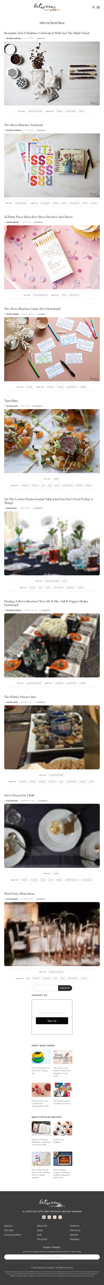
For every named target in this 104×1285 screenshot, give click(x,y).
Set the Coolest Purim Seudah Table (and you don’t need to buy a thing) (48, 501)
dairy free (35, 485)
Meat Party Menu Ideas (19, 894)
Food (39, 1234)
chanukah (23, 781)
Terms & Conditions (12, 1234)
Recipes (56, 479)
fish (43, 485)
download (50, 387)
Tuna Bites (11, 401)
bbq (28, 978)
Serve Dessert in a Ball (19, 795)
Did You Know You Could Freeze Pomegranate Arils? (40, 1103)
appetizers (25, 485)
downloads (59, 683)
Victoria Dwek (12, 406)
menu (55, 978)
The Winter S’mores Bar (20, 697)
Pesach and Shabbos (58, 1140)
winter (92, 781)
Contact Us (74, 1225)
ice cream (34, 880)
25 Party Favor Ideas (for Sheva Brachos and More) (38, 217)
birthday (55, 203)
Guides (40, 1230)
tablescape (70, 587)
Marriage (29, 387)
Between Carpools (13, 38)
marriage (60, 387)
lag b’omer (52, 781)
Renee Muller (11, 508)
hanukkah (42, 781)
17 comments (43, 800)
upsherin (80, 587)
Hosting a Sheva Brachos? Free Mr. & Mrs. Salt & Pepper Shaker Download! (46, 603)
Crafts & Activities (21, 203)
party (64, 203)
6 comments (38, 222)
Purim (65, 581)
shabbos (59, 111)
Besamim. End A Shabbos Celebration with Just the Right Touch (47, 33)
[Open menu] (98, 7)
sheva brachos (70, 111)
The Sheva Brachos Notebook (23, 125)
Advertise (74, 1234)
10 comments (37, 406)
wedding (94, 203)
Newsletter (74, 1239)
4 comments (38, 508)
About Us (8, 1225)
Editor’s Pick (42, 1225)
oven (49, 485)
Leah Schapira (12, 800)
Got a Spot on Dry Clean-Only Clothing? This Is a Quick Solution (41, 1174)
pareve (57, 485)
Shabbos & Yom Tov (72, 880)
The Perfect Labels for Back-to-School (62, 1102)
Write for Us (75, 1230)
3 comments (41, 130)
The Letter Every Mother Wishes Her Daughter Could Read (62, 1072)
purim (48, 587)
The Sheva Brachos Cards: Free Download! (32, 309)
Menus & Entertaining (35, 111)
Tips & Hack (42, 1239)
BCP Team (8, 1230)
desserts (32, 781)
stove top (79, 485)
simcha (81, 111)
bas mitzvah (45, 203)
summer (88, 485)
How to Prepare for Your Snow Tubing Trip (40, 1070)
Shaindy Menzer (12, 222)
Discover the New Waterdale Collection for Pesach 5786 (41, 1142)
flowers (32, 587)
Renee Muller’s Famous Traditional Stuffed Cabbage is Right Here (61, 1174)
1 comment (40, 38)
